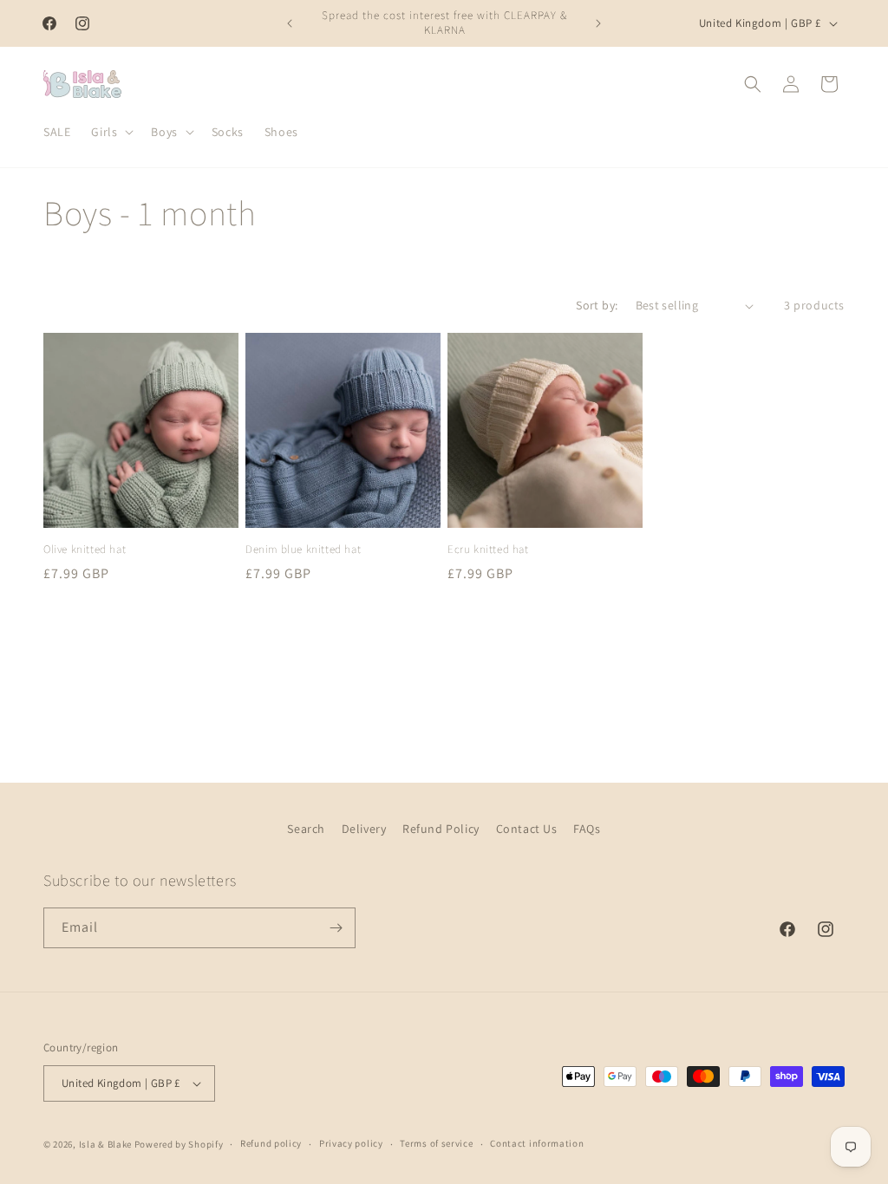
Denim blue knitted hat (303, 549)
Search (306, 828)
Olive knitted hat (84, 549)
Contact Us (527, 828)
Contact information (537, 1143)
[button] (110, 132)
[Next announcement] (598, 23)
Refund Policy (441, 828)
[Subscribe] (336, 928)
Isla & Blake (105, 1144)
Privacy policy (351, 1143)
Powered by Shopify (179, 1144)
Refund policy (271, 1143)
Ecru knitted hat (488, 549)
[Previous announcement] (290, 23)
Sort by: (596, 305)
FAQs (586, 828)
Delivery (364, 828)
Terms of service (436, 1143)
